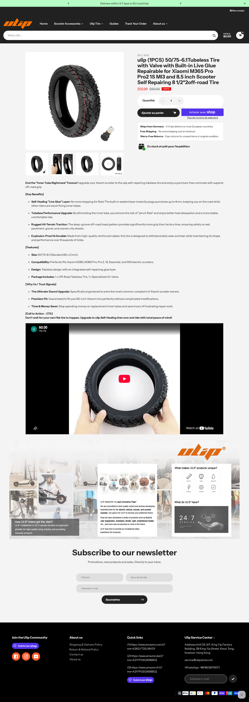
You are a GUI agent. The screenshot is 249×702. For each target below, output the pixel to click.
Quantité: (148, 100)
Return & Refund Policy (84, 649)
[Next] (180, 3)
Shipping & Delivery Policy (85, 644)
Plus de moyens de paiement (202, 117)
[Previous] (68, 3)
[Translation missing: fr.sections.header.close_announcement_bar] (244, 3)
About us (75, 659)
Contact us (76, 654)
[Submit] (233, 679)
